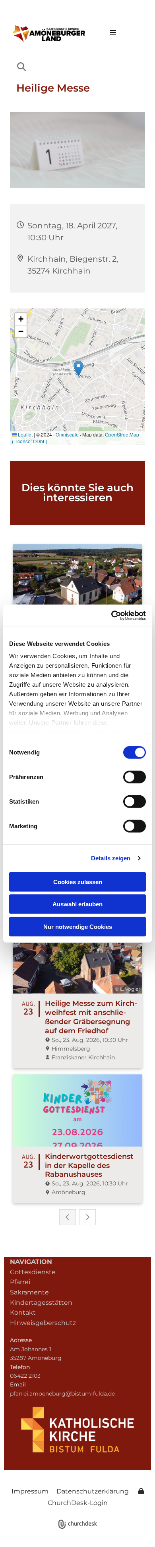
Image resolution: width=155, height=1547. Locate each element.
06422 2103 (25, 1375)
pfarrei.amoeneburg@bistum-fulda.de (62, 1393)
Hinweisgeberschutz (43, 1323)
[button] (111, 33)
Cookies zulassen (77, 881)
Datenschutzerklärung (92, 1491)
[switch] (134, 776)
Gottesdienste (33, 1272)
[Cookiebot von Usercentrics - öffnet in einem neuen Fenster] (111, 616)
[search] (21, 66)
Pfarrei (20, 1282)
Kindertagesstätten (41, 1302)
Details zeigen (110, 858)
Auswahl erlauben (77, 904)
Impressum (30, 1491)
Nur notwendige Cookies (77, 926)
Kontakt (23, 1312)
